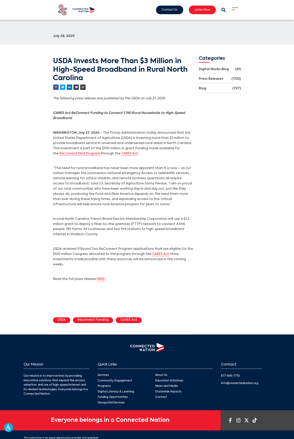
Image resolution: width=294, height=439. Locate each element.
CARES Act (130, 153)
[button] (8, 427)
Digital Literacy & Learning (116, 392)
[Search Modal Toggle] (223, 10)
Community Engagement (115, 381)
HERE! (101, 279)
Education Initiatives (169, 381)
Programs (104, 386)
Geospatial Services (111, 403)
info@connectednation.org (240, 383)
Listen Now (201, 10)
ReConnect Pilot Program (80, 153)
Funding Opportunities (113, 398)
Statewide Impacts (168, 392)
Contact (161, 398)
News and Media (166, 386)
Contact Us (168, 10)
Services (103, 375)
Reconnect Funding (94, 320)
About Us (161, 375)
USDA (62, 320)
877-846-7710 (231, 376)
